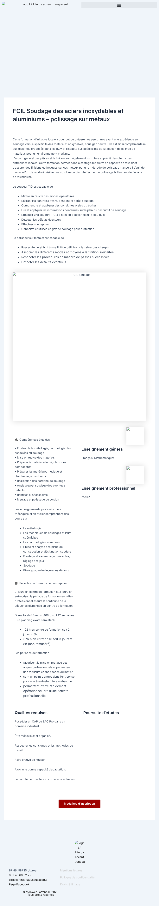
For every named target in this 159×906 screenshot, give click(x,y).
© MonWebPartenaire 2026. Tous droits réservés (40, 893)
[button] (119, 5)
